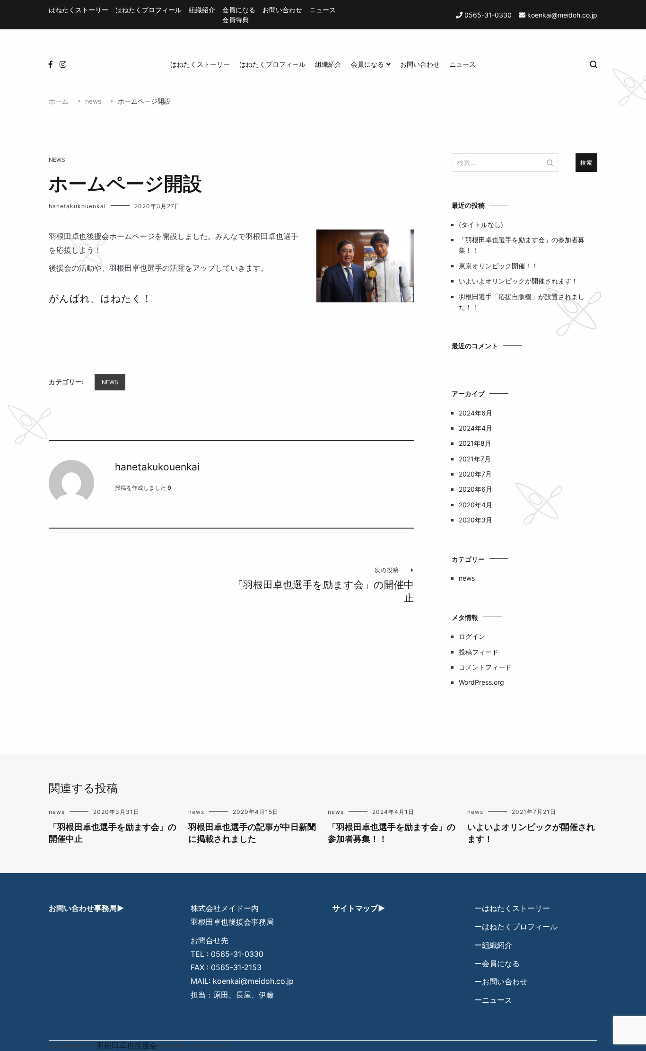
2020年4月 (475, 505)
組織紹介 (202, 10)
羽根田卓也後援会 (126, 1045)
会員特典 (235, 20)
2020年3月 (475, 520)
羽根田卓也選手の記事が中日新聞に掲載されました (252, 833)
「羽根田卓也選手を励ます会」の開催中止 (323, 585)
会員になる (238, 10)
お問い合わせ (282, 10)
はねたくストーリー (78, 10)
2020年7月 (475, 474)
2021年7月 (475, 459)
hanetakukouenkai (77, 206)
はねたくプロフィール (148, 10)
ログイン (472, 636)
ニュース (322, 10)
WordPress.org (481, 682)
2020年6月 (475, 489)
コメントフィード (485, 667)
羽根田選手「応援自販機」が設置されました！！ (522, 301)
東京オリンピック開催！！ (498, 266)
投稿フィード (478, 652)
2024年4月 (475, 428)
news (57, 159)
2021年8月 (475, 443)
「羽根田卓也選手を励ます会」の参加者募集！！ (522, 245)
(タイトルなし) (481, 225)
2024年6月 (475, 413)
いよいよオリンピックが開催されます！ (518, 281)
